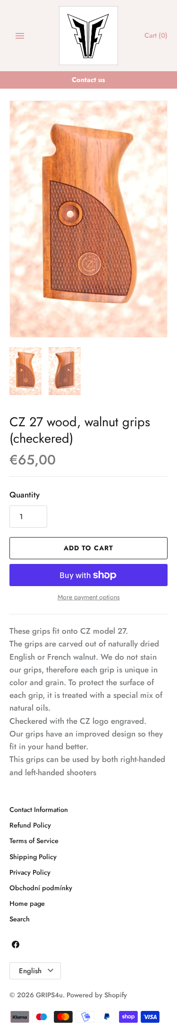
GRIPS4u (49, 995)
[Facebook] (15, 946)
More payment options (89, 597)
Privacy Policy (30, 872)
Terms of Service (34, 840)
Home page (27, 903)
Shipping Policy (33, 856)
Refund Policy (30, 825)
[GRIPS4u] (88, 35)
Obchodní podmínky (40, 888)
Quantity (24, 494)
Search (19, 919)
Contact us (88, 79)
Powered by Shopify (97, 995)
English (30, 971)
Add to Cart (88, 548)
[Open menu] (19, 35)
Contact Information (38, 809)
